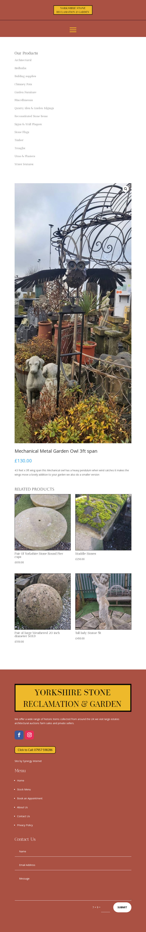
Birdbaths (20, 68)
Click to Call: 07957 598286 (35, 750)
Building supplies (25, 76)
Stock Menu (24, 789)
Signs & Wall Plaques (28, 124)
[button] (125, 189)
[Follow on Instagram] (29, 735)
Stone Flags (22, 132)
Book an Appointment (30, 798)
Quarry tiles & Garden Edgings (34, 108)
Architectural (23, 60)
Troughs (20, 148)
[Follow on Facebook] (19, 735)
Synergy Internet (32, 761)
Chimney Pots (23, 84)
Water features (24, 164)
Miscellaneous (24, 100)
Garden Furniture (25, 92)
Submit (122, 907)
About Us (22, 807)
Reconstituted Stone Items (31, 116)
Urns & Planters (25, 156)
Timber (19, 140)
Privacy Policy (25, 825)
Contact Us (23, 816)
